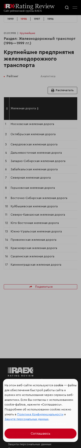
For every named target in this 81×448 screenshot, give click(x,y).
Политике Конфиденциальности (40, 414)
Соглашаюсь (40, 433)
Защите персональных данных (26, 419)
